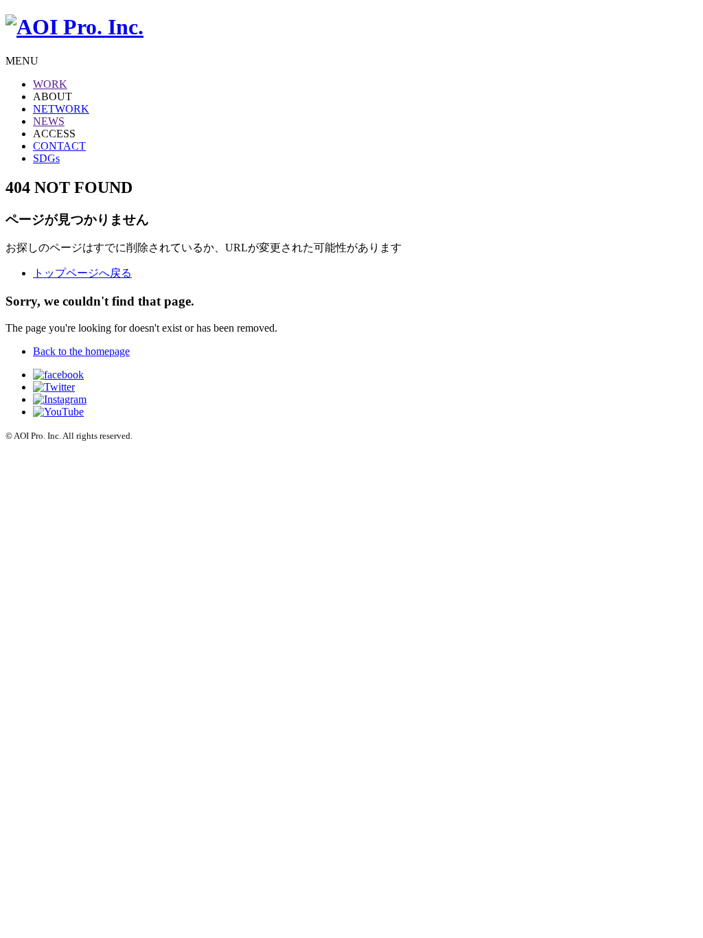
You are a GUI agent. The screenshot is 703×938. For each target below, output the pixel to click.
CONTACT (59, 146)
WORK (50, 84)
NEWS (49, 121)
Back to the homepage (81, 351)
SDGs (46, 158)
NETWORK (61, 109)
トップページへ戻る (82, 273)
